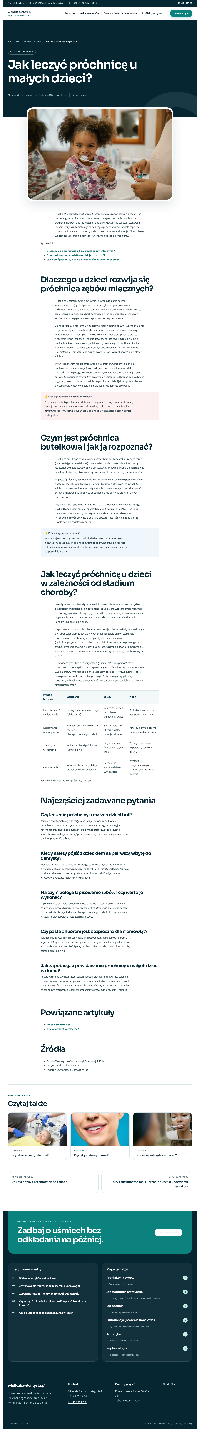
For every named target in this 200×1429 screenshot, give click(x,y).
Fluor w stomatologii (59, 1025)
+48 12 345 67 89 (184, 3)
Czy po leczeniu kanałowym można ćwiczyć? (46, 1313)
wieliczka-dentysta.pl (20, 13)
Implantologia (146, 1348)
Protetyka (70, 13)
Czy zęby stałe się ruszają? (91, 1155)
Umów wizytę (181, 13)
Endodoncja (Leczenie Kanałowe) (120, 13)
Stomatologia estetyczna (146, 1292)
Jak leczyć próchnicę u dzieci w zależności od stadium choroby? (84, 260)
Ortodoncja (146, 1306)
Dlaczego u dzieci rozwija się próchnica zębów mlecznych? (81, 251)
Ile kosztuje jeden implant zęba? (124, 1354)
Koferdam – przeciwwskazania (123, 1312)
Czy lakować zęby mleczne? (63, 1029)
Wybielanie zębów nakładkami (37, 1278)
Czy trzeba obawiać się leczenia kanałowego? (129, 1326)
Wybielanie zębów (89, 13)
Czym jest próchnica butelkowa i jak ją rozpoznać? (76, 255)
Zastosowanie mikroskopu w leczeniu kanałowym (49, 1286)
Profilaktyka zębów (152, 13)
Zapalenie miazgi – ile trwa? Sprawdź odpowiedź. (49, 1294)
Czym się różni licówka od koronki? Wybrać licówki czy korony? (52, 1303)
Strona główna (14, 41)
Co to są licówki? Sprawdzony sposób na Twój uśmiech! (134, 1298)
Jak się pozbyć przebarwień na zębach (39, 1182)
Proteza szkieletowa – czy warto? (124, 1340)
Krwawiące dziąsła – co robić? (157, 1155)
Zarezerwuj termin (168, 1232)
